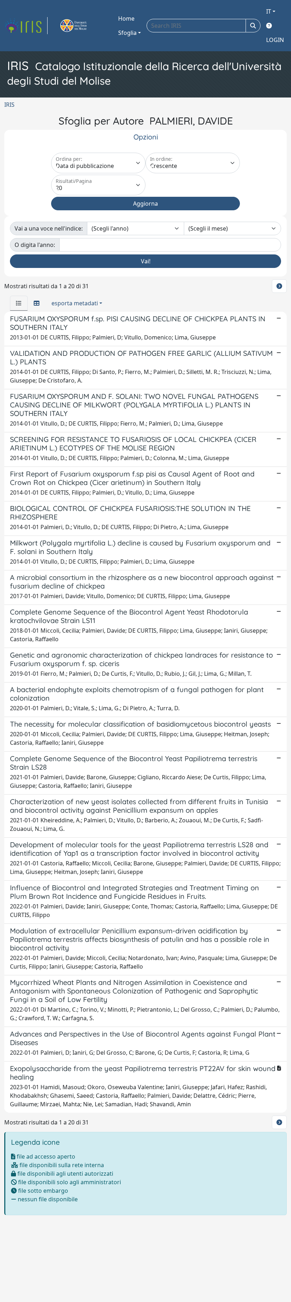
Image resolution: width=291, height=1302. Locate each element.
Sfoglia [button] (127, 33)
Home (126, 18)
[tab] (19, 303)
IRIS (9, 105)
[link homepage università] (81, 25)
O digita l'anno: (35, 245)
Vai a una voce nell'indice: (49, 228)
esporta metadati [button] (74, 303)
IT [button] (268, 11)
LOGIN (275, 40)
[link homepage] (26, 25)
